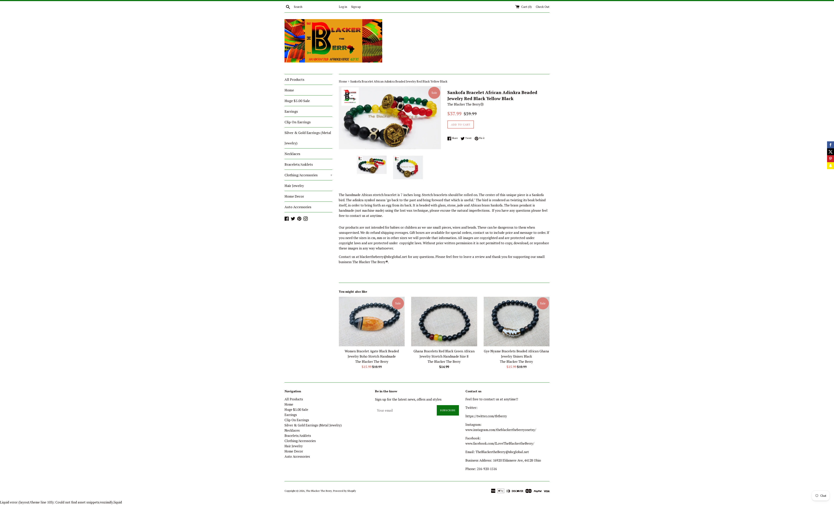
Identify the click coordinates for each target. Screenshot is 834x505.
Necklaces (292, 153)
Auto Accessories (298, 207)
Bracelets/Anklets (299, 164)
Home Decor (294, 196)
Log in (343, 7)
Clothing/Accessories (308, 175)
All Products (294, 79)
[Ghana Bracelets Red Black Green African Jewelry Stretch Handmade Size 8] (444, 321)
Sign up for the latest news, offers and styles (408, 399)
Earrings (291, 111)
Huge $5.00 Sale (297, 100)
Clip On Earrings (298, 122)
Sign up (356, 7)
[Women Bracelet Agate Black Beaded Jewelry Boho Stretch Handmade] (372, 321)
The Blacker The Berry (319, 490)
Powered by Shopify (344, 490)
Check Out (542, 7)
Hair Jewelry (294, 185)
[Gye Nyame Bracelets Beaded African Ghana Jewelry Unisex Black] (516, 321)
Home (289, 90)
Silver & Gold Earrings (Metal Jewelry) (308, 137)
